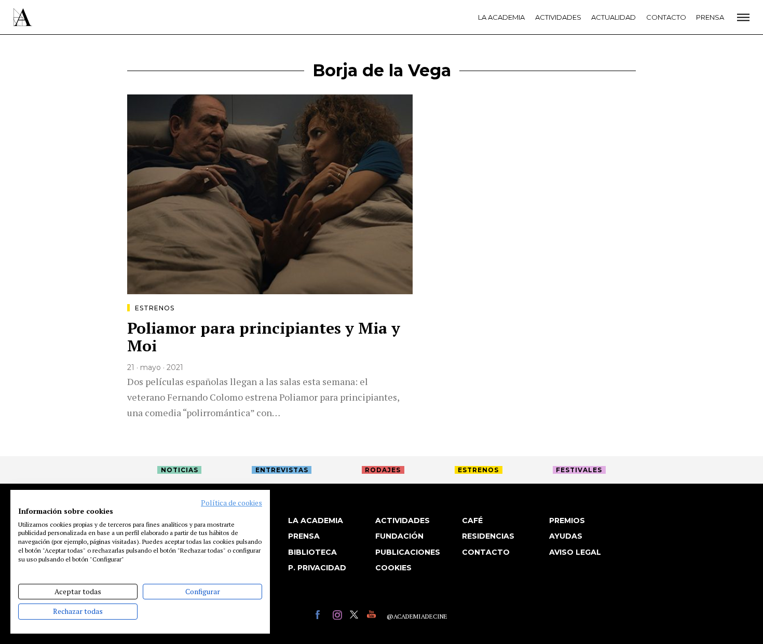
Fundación (399, 536)
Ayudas (565, 536)
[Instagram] (339, 616)
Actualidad (613, 17)
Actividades (558, 17)
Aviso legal (575, 552)
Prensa (710, 17)
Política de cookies (231, 503)
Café (472, 520)
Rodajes (383, 470)
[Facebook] (322, 616)
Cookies (393, 567)
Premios (567, 520)
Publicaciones (407, 552)
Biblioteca (312, 552)
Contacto (666, 17)
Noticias (179, 470)
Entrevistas (281, 470)
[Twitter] (356, 616)
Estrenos (154, 308)
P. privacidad (317, 567)
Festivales (579, 470)
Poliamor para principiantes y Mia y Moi (263, 337)
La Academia (501, 17)
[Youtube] (373, 616)
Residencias (488, 536)
